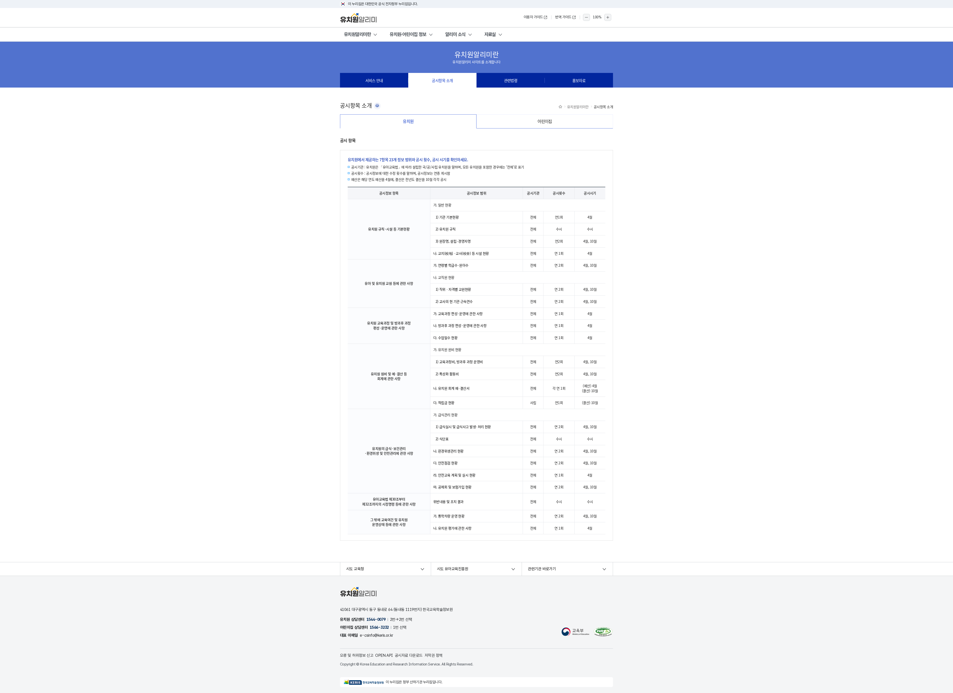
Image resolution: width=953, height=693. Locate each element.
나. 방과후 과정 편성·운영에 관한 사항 (460, 325)
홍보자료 (579, 80)
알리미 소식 (455, 34)
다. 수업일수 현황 (445, 337)
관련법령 (510, 80)
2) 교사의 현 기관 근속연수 (454, 301)
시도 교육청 (355, 569)
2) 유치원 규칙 (446, 228)
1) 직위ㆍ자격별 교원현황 (453, 289)
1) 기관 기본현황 (447, 217)
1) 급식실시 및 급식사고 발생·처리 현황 (463, 426)
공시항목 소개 (442, 80)
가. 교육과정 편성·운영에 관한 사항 (458, 313)
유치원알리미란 (357, 34)
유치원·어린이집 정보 (408, 34)
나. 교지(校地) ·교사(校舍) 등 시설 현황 (461, 253)
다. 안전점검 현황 (445, 462)
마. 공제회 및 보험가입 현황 (452, 486)
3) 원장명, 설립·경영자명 (453, 241)
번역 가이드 (563, 17)
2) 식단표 (442, 438)
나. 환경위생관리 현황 (448, 450)
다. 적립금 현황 (443, 402)
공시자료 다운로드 (409, 655)
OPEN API (384, 655)
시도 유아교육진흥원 (452, 569)
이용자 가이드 (533, 17)
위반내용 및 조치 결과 (448, 501)
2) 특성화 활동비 (447, 373)
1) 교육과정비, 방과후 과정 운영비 (459, 361)
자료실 (490, 34)
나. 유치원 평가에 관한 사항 (452, 528)
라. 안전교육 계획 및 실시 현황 (454, 474)
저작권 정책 (433, 655)
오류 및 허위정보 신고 (356, 655)
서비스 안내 (374, 80)
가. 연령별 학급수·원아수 (451, 265)
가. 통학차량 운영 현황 (449, 515)
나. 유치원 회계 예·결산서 (451, 388)
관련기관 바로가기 (542, 569)
